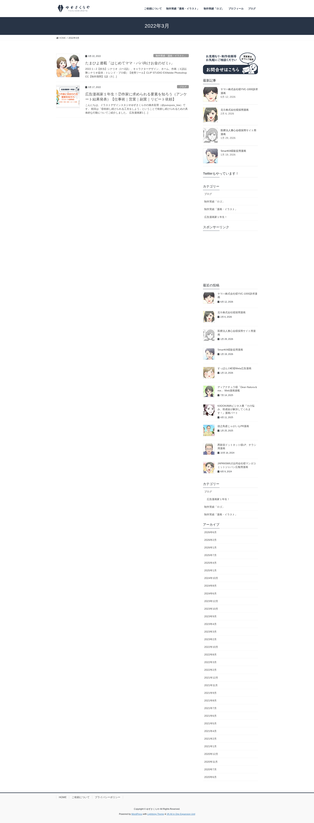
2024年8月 (210, 585)
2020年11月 (211, 761)
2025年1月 (210, 570)
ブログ (182, 86)
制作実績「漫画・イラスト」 (171, 55)
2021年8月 (210, 700)
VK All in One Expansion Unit (181, 814)
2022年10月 (211, 646)
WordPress (136, 814)
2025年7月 (210, 555)
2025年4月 (210, 562)
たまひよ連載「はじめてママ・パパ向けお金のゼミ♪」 (129, 63)
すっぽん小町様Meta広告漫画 (234, 368)
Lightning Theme (155, 814)
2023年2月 (210, 639)
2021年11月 (211, 685)
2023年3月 (210, 631)
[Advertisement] (230, 256)
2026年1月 (210, 547)
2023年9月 (210, 616)
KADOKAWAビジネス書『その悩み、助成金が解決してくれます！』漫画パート (236, 409)
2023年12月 (211, 601)
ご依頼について (81, 797)
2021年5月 (210, 723)
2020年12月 (211, 753)
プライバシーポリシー (107, 797)
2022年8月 (210, 654)
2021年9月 (210, 692)
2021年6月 (210, 715)
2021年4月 (210, 731)
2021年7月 (210, 708)
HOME (63, 797)
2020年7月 (210, 769)
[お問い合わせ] (230, 62)
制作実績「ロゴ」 (214, 201)
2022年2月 (210, 669)
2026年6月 (210, 532)
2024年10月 (211, 578)
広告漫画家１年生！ (215, 217)
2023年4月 (210, 624)
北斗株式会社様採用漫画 (235, 109)
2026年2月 (210, 539)
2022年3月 (210, 662)
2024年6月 (210, 593)
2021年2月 (210, 738)
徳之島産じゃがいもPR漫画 (233, 426)
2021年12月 (211, 677)
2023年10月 (211, 608)
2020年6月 (210, 777)
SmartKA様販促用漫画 (233, 150)
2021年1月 (210, 746)
